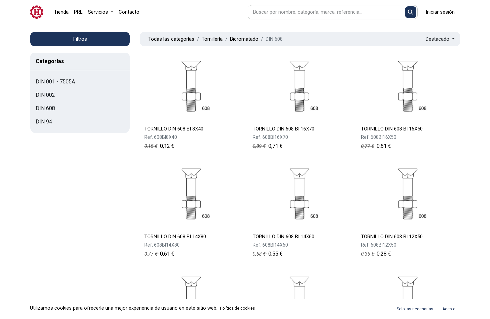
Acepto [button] (448, 309)
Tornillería (212, 39)
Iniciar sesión (440, 12)
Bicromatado (244, 39)
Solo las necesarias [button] (415, 309)
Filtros (80, 39)
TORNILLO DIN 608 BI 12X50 (392, 237)
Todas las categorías (171, 39)
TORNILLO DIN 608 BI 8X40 (173, 129)
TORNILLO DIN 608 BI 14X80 (175, 237)
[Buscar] (411, 12)
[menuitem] (61, 12)
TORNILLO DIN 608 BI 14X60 (283, 237)
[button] (440, 39)
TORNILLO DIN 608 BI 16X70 (283, 129)
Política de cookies (237, 308)
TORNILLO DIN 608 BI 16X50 (392, 129)
